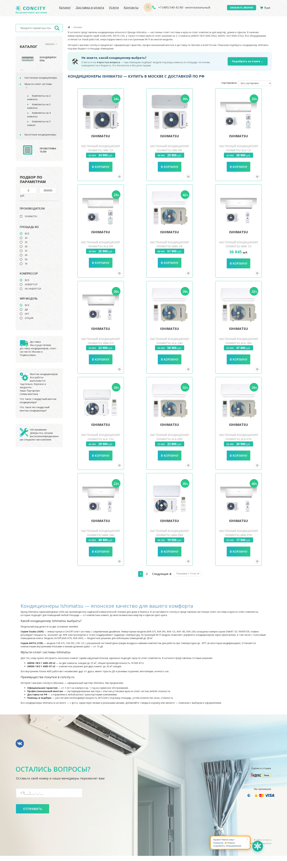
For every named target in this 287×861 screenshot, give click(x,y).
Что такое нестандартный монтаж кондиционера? (34, 409)
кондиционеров (39, 348)
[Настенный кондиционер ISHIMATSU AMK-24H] (100, 495)
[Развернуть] (25, 87)
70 (26, 263)
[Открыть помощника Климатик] (257, 846)
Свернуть (50, 43)
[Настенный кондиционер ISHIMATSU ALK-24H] (169, 303)
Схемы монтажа (29, 394)
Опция (29, 318)
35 (26, 250)
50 (26, 259)
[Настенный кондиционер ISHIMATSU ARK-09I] (169, 111)
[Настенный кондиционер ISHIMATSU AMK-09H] (169, 495)
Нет (27, 313)
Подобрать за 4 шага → (247, 61)
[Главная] (69, 27)
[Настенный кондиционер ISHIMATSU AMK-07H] (238, 495)
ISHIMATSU (31, 216)
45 (26, 255)
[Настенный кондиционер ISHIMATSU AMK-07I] (100, 303)
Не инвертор (33, 288)
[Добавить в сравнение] (119, 176)
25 (26, 242)
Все (27, 233)
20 (26, 238)
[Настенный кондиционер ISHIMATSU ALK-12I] (238, 111)
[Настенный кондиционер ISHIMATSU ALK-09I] (100, 207)
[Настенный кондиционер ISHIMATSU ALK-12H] (100, 399)
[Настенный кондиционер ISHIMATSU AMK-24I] (169, 207)
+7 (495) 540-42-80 (170, 7)
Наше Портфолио (30, 390)
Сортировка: (229, 82)
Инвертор (31, 284)
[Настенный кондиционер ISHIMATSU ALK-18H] (238, 303)
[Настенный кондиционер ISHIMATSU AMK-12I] (238, 207)
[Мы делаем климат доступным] (30, 8)
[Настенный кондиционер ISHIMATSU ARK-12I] (100, 111)
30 (26, 246)
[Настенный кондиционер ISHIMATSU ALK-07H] (238, 399)
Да (26, 309)
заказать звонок (241, 7)
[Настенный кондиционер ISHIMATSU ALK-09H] (169, 399)
